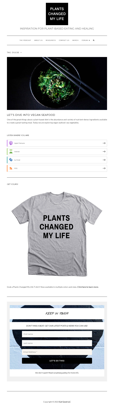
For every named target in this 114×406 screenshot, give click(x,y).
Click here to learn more (87, 287)
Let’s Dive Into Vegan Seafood (31, 115)
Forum (85, 40)
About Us (38, 40)
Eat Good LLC (65, 402)
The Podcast (25, 40)
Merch (75, 40)
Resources (51, 40)
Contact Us (64, 40)
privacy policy (61, 373)
